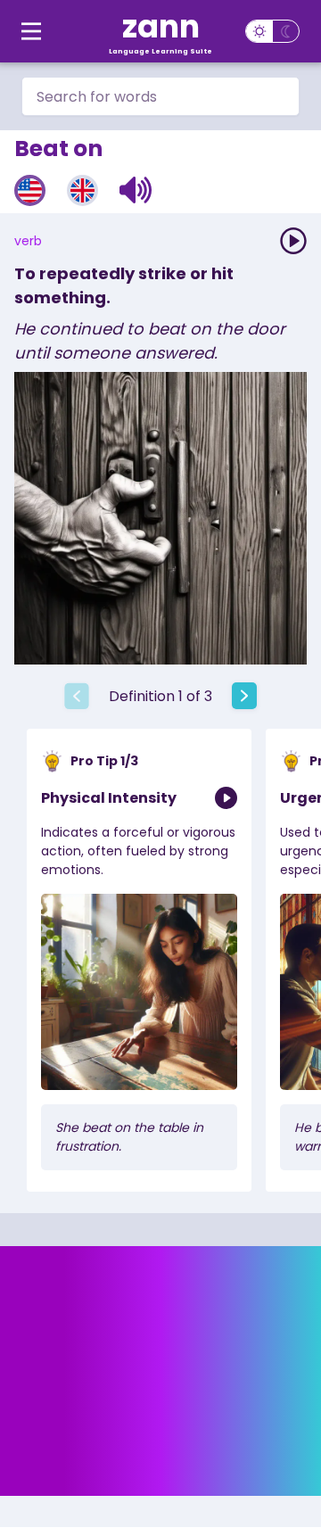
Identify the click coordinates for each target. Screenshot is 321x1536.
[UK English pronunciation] (82, 190)
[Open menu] (31, 31)
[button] (135, 190)
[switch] (272, 31)
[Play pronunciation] (293, 240)
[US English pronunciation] (29, 190)
